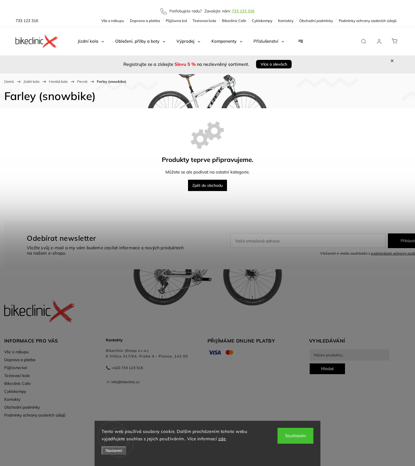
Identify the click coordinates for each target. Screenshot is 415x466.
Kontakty (286, 20)
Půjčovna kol (176, 20)
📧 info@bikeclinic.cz (123, 382)
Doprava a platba (145, 20)
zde (222, 438)
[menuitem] (91, 41)
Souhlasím (295, 435)
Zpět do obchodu (207, 185)
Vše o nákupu (112, 20)
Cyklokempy (262, 20)
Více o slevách (274, 64)
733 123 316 (243, 11)
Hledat (327, 368)
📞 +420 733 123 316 (124, 367)
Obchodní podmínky (316, 20)
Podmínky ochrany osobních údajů (368, 20)
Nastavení (114, 450)
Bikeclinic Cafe (234, 20)
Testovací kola (204, 20)
